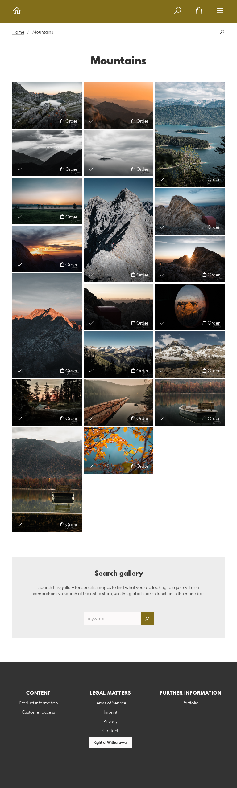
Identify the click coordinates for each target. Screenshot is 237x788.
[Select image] (20, 121)
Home (18, 32)
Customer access (38, 712)
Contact (110, 731)
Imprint (110, 712)
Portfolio (190, 703)
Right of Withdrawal (110, 743)
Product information (38, 703)
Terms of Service (110, 703)
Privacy (110, 722)
